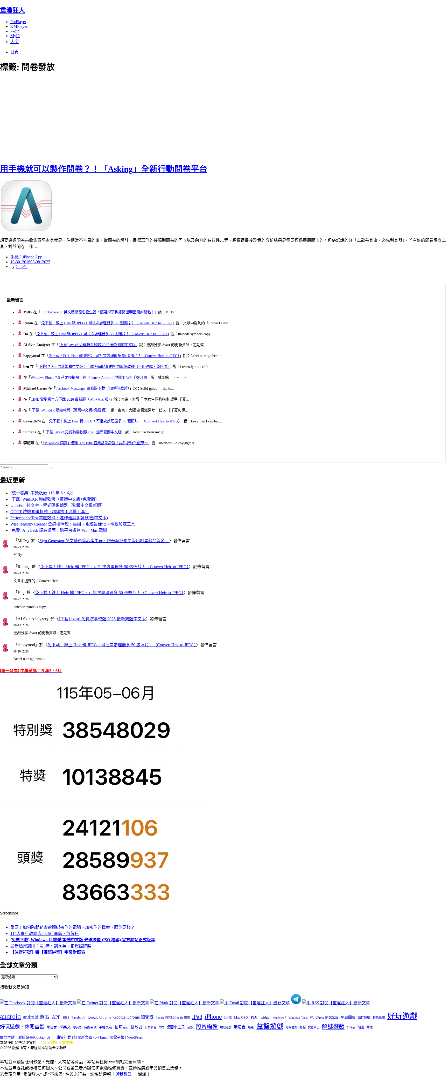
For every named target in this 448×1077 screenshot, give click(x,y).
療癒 (251, 1027)
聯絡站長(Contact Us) (35, 1037)
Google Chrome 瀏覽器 (133, 1017)
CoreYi (21, 266)
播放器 (136, 1027)
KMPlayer (18, 26)
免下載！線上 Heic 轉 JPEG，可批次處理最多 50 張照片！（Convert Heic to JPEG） (106, 323)
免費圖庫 (348, 1017)
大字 (14, 41)
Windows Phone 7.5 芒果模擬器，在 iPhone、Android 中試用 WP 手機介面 (89, 377)
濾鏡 (190, 1027)
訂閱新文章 (83, 1037)
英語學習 (313, 1027)
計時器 (351, 1027)
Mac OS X (241, 1017)
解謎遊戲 (333, 1027)
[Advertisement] (93, 117)
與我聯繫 (123, 1074)
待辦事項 (90, 1027)
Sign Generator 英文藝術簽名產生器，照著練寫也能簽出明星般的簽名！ (97, 312)
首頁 (14, 52)
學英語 (77, 1027)
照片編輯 (207, 1026)
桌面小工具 (175, 1027)
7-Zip (14, 31)
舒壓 (302, 1027)
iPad (197, 1017)
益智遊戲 (269, 1026)
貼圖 (361, 1027)
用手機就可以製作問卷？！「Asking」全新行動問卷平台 (103, 169)
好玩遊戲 (402, 1016)
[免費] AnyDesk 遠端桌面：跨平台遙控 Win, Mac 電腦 (58, 530)
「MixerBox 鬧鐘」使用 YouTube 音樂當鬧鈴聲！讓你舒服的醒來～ (95, 443)
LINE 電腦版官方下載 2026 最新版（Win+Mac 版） (70, 399)
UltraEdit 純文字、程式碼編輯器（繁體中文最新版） (57, 505)
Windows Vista (298, 1017)
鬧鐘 (369, 1027)
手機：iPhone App (26, 257)
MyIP (15, 35)
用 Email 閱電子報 (109, 1037)
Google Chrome (99, 1017)
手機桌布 (105, 1027)
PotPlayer (18, 21)
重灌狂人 (12, 10)
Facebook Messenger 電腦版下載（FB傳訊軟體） (92, 388)
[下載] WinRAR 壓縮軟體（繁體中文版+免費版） (69, 410)
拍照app (121, 1027)
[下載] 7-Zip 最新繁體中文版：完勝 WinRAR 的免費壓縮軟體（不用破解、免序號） (103, 367)
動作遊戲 (364, 1017)
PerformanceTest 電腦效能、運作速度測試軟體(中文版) (59, 518)
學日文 (52, 1027)
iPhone (213, 1016)
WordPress (135, 1037)
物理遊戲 (226, 1027)
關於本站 (7, 1037)
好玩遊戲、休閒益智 (22, 1026)
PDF (254, 1017)
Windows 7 (279, 1017)
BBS (66, 1017)
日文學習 (150, 1027)
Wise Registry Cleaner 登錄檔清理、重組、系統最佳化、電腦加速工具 (72, 524)
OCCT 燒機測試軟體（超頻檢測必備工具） (49, 511)
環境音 (240, 1027)
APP (56, 1017)
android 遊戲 (36, 1017)
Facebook (78, 1017)
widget (265, 1017)
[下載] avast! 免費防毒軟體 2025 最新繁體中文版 (97, 345)
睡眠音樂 (291, 1027)
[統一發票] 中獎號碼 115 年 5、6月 (41, 493)
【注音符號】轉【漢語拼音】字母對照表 (47, 952)
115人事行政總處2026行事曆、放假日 (44, 933)
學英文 (65, 1027)
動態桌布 (379, 1017)
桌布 (161, 1027)
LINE (228, 1017)
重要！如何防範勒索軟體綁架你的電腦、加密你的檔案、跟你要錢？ (72, 927)
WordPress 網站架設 (324, 1017)
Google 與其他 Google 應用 (173, 1017)
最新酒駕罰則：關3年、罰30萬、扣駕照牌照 (50, 946)
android (10, 1016)
